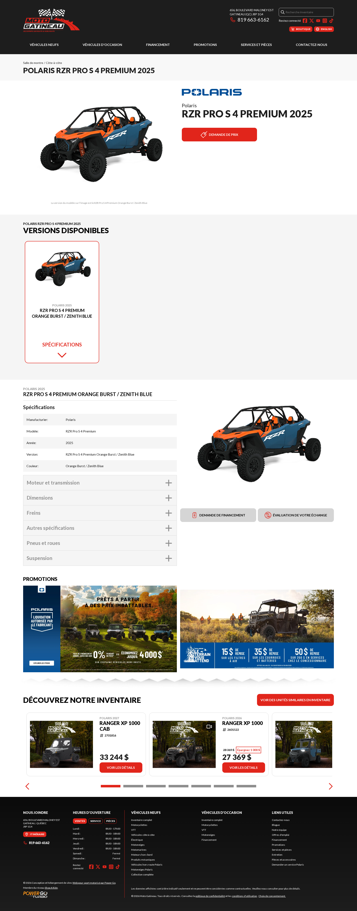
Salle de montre (33, 62)
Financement (158, 45)
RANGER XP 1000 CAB (120, 726)
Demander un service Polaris (288, 864)
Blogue (276, 824)
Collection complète (142, 874)
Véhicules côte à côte (143, 834)
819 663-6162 (253, 20)
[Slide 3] (156, 786)
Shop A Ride (51, 887)
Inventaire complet (141, 819)
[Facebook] (304, 20)
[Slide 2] (133, 786)
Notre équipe (279, 829)
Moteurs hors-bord (141, 854)
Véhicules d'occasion (102, 45)
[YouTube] (318, 20)
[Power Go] (69, 894)
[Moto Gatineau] (51, 20)
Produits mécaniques (143, 859)
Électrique (137, 839)
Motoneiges (138, 844)
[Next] (330, 786)
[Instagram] (324, 20)
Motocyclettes (139, 824)
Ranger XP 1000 (242, 723)
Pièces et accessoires (284, 859)
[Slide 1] (110, 786)
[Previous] (27, 786)
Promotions (205, 45)
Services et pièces (256, 45)
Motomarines (138, 849)
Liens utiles (282, 812)
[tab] (80, 821)
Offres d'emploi (280, 834)
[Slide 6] (223, 786)
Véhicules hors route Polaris (146, 864)
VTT (133, 829)
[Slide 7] (246, 786)
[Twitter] (311, 20)
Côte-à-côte (54, 62)
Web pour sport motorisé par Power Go (94, 882)
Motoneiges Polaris (142, 869)
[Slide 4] (178, 786)
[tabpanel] (96, 843)
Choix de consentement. (272, 896)
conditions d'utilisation (244, 896)
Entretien (277, 854)
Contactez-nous (311, 45)
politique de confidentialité (210, 896)
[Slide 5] (201, 786)
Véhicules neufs (44, 45)
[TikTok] (331, 20)
